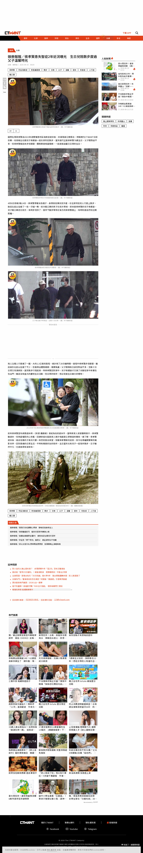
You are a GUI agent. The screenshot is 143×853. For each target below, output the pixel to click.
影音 (118, 38)
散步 (45, 70)
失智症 (82, 70)
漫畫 (130, 121)
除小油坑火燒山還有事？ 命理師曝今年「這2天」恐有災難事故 (38, 568)
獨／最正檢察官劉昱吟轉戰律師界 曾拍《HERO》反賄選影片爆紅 (22, 636)
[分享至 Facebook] (4, 83)
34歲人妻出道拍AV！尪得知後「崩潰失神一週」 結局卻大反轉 (23, 728)
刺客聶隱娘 (35, 70)
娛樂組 (15, 65)
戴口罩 (12, 74)
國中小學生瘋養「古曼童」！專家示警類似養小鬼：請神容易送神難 (52, 797)
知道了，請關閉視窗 (132, 844)
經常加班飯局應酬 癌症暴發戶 (23, 772)
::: (10, 41)
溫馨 (67, 70)
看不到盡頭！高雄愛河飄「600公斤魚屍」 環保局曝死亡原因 (37, 586)
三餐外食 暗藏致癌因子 (20, 681)
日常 (53, 70)
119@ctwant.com (62, 599)
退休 (74, 70)
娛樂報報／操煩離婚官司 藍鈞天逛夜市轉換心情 (29, 531)
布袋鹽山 (121, 121)
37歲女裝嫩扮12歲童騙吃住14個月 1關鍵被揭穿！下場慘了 (52, 728)
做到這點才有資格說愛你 (80, 635)
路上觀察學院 (108, 121)
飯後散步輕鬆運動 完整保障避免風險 (53, 751)
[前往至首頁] (13, 33)
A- (16, 130)
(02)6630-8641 (32, 599)
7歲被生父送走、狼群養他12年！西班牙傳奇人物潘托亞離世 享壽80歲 (83, 659)
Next (4, 92)
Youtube (74, 829)
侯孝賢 (12, 70)
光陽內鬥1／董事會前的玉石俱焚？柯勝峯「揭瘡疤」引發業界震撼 (39, 579)
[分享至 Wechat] (4, 87)
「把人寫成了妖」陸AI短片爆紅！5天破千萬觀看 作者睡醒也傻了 (52, 774)
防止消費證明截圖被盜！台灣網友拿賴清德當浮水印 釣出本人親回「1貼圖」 (83, 705)
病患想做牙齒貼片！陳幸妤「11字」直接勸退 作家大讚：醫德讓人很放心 (22, 705)
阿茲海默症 (22, 70)
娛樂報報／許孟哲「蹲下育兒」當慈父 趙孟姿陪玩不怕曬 (33, 540)
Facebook (54, 829)
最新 (25, 38)
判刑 (105, 126)
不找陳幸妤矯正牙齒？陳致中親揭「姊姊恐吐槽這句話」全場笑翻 (52, 682)
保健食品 (114, 126)
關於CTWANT (47, 822)
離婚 (123, 126)
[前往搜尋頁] (137, 33)
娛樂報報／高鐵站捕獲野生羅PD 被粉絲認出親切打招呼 (32, 535)
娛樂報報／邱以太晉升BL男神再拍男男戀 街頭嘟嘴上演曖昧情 (35, 544)
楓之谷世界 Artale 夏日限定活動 (52, 705)
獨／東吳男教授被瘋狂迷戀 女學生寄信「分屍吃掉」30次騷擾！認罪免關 (83, 797)
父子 (60, 70)
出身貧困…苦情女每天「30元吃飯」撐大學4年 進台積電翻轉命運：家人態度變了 (46, 575)
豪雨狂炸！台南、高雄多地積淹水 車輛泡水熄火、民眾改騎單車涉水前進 (52, 636)
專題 (129, 38)
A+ (11, 130)
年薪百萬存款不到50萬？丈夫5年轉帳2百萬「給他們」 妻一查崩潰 (83, 751)
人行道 (91, 70)
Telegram (92, 829)
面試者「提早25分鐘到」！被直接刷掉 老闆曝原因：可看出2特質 (39, 572)
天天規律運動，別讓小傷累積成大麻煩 (52, 659)
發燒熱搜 (113, 822)
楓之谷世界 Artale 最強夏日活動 (82, 682)
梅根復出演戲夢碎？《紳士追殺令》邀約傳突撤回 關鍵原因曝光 (22, 751)
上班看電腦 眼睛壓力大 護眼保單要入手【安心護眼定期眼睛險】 (83, 728)
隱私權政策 (52, 849)
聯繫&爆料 (69, 822)
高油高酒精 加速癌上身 (80, 772)
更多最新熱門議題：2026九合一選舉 (27, 582)
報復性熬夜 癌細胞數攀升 (22, 590)
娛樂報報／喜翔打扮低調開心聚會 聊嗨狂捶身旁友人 (31, 527)
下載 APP (127, 33)
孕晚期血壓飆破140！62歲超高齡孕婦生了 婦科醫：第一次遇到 (22, 659)
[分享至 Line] (4, 79)
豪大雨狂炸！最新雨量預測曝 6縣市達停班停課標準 (23, 797)
